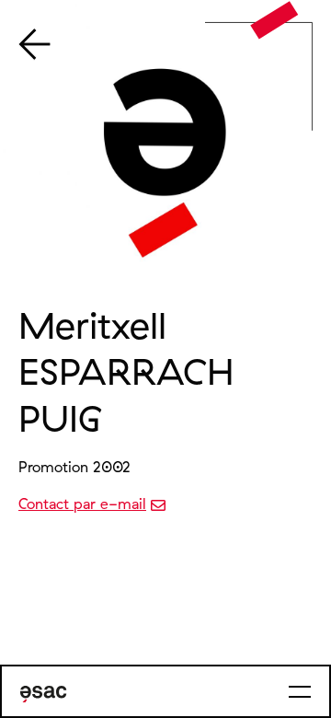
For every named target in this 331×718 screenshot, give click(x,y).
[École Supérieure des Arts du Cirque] (43, 694)
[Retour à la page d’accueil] (274, 20)
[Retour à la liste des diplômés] (34, 46)
